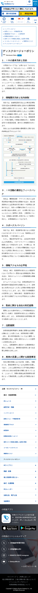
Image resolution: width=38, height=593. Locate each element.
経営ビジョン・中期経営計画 (13, 31)
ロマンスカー (20, 22)
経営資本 (22, 34)
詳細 (11, 13)
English (19, 55)
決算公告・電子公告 (10, 495)
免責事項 (7, 501)
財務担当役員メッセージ (12, 36)
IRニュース (7, 401)
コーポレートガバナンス (12, 41)
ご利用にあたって (25, 577)
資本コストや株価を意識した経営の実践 (16, 39)
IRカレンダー (8, 489)
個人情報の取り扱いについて (26, 579)
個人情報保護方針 (8, 579)
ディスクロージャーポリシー (13, 43)
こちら (28, 520)
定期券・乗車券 (12, 22)
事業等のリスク (28, 41)
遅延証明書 (29, 13)
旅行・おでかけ (29, 22)
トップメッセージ (9, 29)
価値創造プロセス (9, 34)
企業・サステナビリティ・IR (12, 389)
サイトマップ (11, 577)
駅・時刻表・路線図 (4, 22)
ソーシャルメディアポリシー (18, 582)
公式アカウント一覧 (29, 566)
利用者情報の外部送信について (19, 584)
